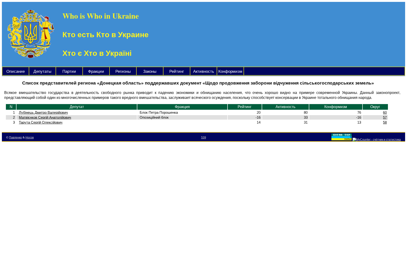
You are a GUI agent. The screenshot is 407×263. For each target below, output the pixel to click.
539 (203, 137)
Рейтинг (176, 71)
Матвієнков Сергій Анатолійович (45, 117)
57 (385, 117)
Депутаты (42, 71)
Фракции (96, 71)
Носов (29, 137)
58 (385, 122)
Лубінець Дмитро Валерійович (43, 112)
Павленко (15, 137)
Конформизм (230, 71)
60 (385, 112)
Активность (203, 71)
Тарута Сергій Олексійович (40, 122)
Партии (69, 71)
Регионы (123, 71)
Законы (149, 71)
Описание (15, 71)
